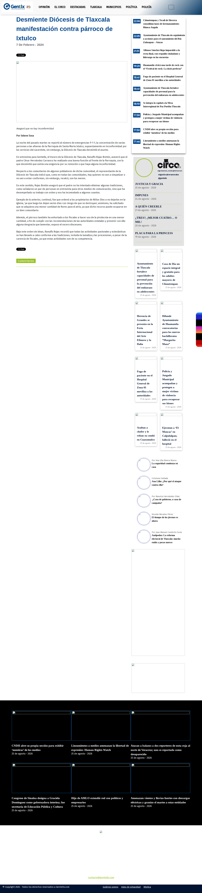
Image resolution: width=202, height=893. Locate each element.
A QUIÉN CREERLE (148, 206)
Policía (146, 7)
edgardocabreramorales (168, 175)
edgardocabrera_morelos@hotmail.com (169, 171)
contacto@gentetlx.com (101, 877)
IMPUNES (141, 195)
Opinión (44, 7)
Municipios (113, 7)
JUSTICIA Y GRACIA (149, 184)
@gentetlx (162, 178)
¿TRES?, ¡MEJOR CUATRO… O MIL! (156, 220)
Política (131, 7)
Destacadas (77, 7)
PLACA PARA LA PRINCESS (154, 233)
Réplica (147, 887)
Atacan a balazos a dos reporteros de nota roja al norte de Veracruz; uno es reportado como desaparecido (160, 750)
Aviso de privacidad (131, 887)
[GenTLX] (101, 832)
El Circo (59, 7)
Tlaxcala (96, 7)
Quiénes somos (110, 887)
